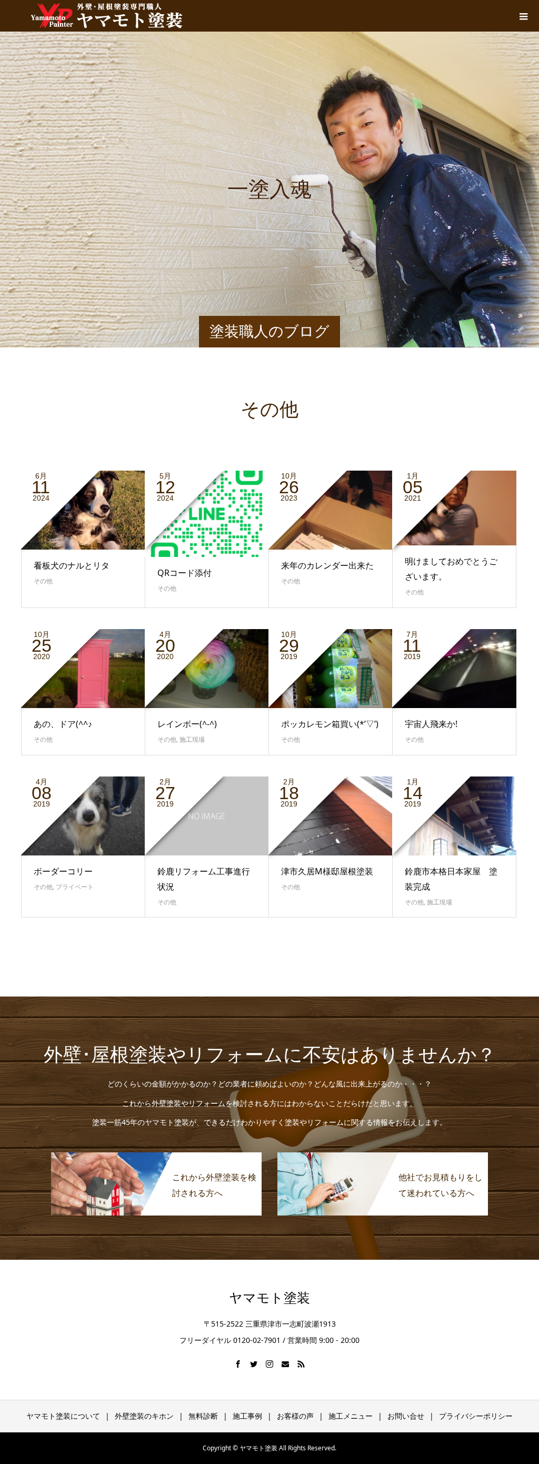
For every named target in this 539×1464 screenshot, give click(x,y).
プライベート (75, 886)
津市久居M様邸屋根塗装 (327, 871)
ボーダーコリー (63, 871)
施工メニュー (350, 1416)
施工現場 (192, 739)
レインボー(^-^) (187, 724)
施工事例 (247, 1416)
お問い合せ (405, 1416)
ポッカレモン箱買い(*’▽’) (329, 724)
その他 (43, 580)
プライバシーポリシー (476, 1416)
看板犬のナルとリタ (71, 565)
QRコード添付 (184, 573)
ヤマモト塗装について (63, 1416)
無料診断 (203, 1416)
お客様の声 (295, 1416)
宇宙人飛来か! (431, 724)
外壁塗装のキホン (144, 1416)
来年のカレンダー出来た (327, 565)
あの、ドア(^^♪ (63, 724)
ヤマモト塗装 (269, 1298)
